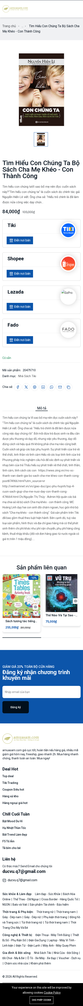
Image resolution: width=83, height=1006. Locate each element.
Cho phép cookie (41, 1000)
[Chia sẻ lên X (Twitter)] (26, 387)
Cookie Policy (52, 992)
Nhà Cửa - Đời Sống (66, 952)
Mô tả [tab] (41, 408)
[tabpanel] (41, 476)
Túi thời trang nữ (32, 922)
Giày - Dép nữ (33, 917)
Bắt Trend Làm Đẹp (14, 834)
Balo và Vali (20, 904)
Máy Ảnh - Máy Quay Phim (59, 945)
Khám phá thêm (41, 963)
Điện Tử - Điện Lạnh (28, 945)
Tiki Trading (10, 782)
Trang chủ (9, 26)
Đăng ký (15, 707)
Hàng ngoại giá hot (14, 803)
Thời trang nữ (45, 911)
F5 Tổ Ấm (8, 841)
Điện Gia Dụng (38, 940)
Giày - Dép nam (12, 917)
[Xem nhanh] (35, 607)
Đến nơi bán (22, 240)
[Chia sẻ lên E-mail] (60, 387)
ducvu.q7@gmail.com (24, 871)
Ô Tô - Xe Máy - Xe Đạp (42, 958)
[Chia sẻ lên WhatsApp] (52, 387)
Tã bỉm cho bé (11, 848)
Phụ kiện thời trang (56, 917)
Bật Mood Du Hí (12, 821)
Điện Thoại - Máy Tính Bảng (53, 935)
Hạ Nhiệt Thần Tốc (14, 828)
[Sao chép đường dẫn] (68, 387)
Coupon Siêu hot (13, 789)
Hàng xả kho (10, 796)
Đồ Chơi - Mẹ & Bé (13, 958)
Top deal (8, 776)
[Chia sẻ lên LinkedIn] (43, 387)
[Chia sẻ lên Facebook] (18, 387)
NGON (6, 904)
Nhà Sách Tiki (27, 376)
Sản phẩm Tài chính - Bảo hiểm (49, 904)
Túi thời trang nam (56, 922)
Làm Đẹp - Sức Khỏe (48, 894)
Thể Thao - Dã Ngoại (26, 899)
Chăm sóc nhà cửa (16, 963)
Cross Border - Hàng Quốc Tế (59, 899)
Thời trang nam (66, 911)
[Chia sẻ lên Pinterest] (35, 387)
